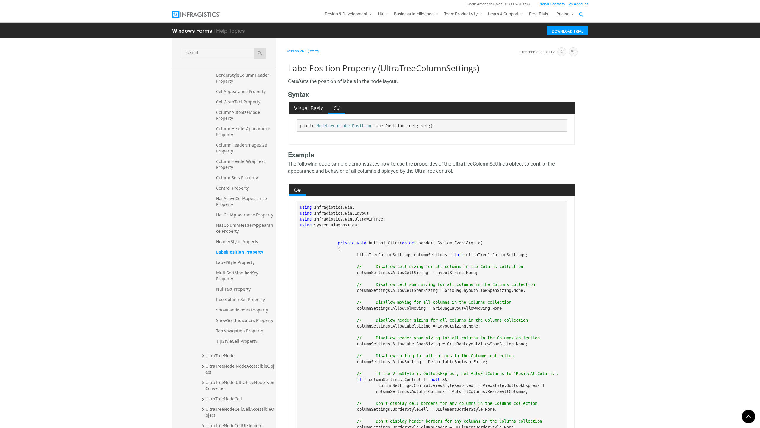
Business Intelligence (414, 14)
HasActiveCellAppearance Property (242, 201)
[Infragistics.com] (202, 14)
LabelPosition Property (239, 252)
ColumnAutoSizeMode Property (238, 115)
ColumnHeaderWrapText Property (241, 164)
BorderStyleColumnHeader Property (243, 78)
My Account (578, 4)
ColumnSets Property (237, 177)
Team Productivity (461, 14)
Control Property (232, 188)
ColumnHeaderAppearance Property (243, 131)
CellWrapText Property (238, 102)
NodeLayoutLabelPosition (343, 125)
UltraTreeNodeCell (223, 399)
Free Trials (538, 14)
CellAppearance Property (241, 91)
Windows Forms (192, 30)
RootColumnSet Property (240, 299)
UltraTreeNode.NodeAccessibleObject (239, 369)
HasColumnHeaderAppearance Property (244, 228)
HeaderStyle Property (237, 241)
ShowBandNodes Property (242, 310)
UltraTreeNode (220, 355)
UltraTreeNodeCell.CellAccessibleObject (239, 412)
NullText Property (233, 289)
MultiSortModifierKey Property (237, 275)
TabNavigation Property (239, 330)
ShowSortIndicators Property (244, 320)
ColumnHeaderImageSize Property (242, 148)
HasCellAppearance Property (244, 215)
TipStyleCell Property (236, 341)
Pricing (562, 14)
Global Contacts (552, 4)
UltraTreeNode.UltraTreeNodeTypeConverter (239, 385)
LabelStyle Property (235, 262)
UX (381, 14)
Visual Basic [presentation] (308, 108)
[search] (260, 53)
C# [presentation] (336, 108)
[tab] (308, 108)
